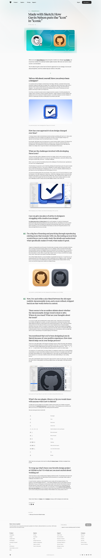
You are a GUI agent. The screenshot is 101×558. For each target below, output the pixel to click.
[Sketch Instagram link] (84, 555)
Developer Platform (61, 542)
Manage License (60, 546)
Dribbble (48, 499)
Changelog (12, 534)
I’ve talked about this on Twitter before (38, 221)
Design (11, 536)
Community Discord (61, 540)
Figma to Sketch (36, 544)
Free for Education (37, 546)
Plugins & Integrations (37, 542)
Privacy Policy (84, 542)
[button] (50, 111)
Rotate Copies (55, 461)
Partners (82, 538)
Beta (10, 549)
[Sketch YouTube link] (86, 555)
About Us (83, 534)
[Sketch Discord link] (90, 555)
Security (82, 540)
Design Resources (37, 540)
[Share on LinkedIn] (31, 504)
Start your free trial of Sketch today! (37, 514)
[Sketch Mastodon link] (88, 555)
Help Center (59, 534)
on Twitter (67, 60)
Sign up (88, 524)
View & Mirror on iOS (14, 548)
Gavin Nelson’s (41, 60)
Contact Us (59, 548)
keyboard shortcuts (41, 406)
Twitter (40, 499)
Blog (34, 538)
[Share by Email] (33, 504)
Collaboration (12, 538)
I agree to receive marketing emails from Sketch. (70, 527)
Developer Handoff (13, 542)
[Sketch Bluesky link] (82, 555)
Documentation (60, 536)
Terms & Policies (84, 544)
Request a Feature (60, 538)
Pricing (28, 2)
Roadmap (35, 536)
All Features (12, 546)
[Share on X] (29, 504)
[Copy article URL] (35, 24)
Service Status (60, 544)
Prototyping (12, 540)
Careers (82, 536)
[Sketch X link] (80, 555)
